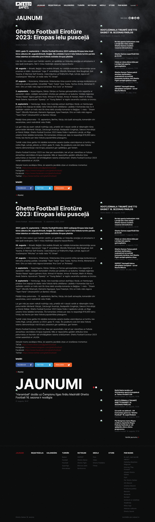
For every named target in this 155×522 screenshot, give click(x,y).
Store (111, 453)
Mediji (96, 453)
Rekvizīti (127, 491)
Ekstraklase (66, 468)
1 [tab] (94, 387)
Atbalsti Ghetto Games (129, 473)
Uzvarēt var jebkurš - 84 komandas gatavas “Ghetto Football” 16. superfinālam (126, 413)
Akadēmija (127, 503)
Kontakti (127, 497)
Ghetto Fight (82, 463)
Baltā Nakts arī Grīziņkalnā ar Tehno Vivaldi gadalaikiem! (50, 394)
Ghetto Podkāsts (99, 463)
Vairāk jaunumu (131, 437)
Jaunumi (20, 453)
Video (95, 460)
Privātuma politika (130, 489)
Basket (64, 457)
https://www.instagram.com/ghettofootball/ (43, 170)
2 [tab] (96, 387)
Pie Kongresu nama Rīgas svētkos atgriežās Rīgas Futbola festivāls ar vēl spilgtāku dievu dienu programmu (125, 425)
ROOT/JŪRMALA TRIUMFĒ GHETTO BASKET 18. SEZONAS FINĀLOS (118, 31)
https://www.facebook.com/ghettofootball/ (43, 173)
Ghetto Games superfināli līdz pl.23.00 (127, 55)
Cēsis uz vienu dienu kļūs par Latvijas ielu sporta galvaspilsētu (126, 64)
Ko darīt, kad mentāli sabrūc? (131, 458)
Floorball (65, 463)
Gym (125, 477)
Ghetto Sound (129, 511)
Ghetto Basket (105, 36)
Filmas (95, 466)
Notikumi (82, 453)
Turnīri (65, 453)
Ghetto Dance (82, 460)
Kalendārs (52, 453)
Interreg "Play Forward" (128, 468)
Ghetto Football (21, 45)
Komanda (127, 494)
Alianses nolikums (130, 508)
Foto (94, 457)
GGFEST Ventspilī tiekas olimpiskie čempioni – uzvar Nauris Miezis (126, 89)
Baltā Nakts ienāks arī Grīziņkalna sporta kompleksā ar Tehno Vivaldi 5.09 (127, 392)
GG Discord (128, 483)
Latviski (133, 5)
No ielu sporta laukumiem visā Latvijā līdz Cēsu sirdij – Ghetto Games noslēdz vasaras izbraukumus (127, 45)
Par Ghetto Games (130, 480)
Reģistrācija (37, 453)
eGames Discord (129, 486)
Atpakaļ (20, 195)
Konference (82, 468)
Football (65, 460)
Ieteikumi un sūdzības (131, 500)
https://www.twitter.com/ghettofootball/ (40, 176)
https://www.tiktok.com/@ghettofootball (39, 168)
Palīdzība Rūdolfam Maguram (130, 463)
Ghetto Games (120, 396)
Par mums (128, 453)
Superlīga (65, 466)
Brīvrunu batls (82, 466)
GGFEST (80, 457)
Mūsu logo (127, 506)
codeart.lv (135, 517)
